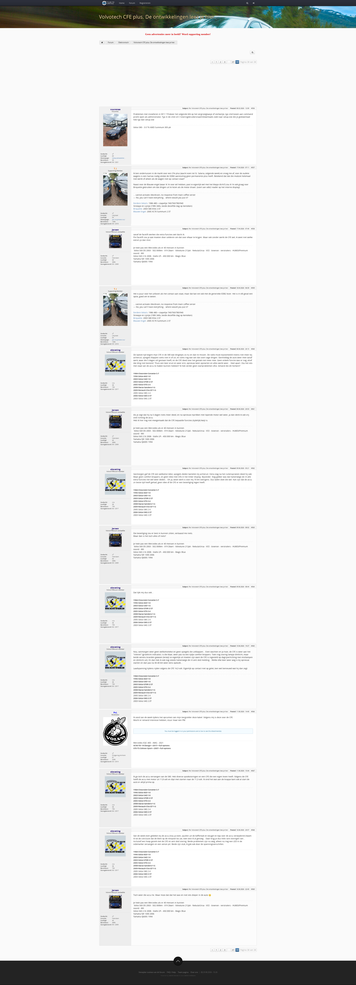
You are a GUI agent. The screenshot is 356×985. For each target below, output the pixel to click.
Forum (132, 3)
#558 (253, 229)
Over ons (194, 972)
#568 (253, 830)
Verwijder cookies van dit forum (152, 972)
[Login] (253, 3)
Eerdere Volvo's (140, 203)
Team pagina (183, 972)
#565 (253, 646)
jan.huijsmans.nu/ (118, 219)
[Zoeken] (247, 3)
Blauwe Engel (139, 211)
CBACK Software (190, 976)
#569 (253, 889)
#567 (253, 771)
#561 (253, 409)
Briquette (137, 208)
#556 (253, 108)
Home (121, 3)
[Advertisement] (178, 85)
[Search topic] (252, 52)
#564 (253, 587)
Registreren (145, 3)
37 (233, 62)
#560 (253, 349)
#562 (253, 468)
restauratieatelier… (118, 158)
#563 (253, 527)
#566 (253, 711)
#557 (253, 167)
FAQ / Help (171, 972)
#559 (253, 288)
